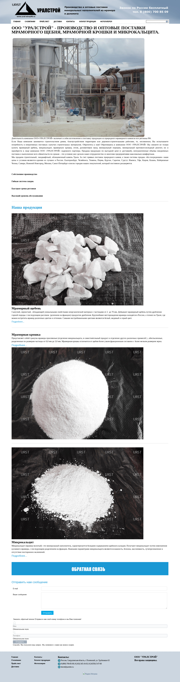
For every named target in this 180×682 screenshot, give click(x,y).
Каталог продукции (87, 22)
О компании (30, 22)
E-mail (15, 589)
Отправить (47, 613)
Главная (16, 22)
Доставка (58, 22)
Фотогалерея (106, 22)
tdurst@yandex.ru (67, 667)
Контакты (70, 22)
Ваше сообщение (20, 595)
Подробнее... (18, 322)
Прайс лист (16, 663)
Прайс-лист (44, 22)
